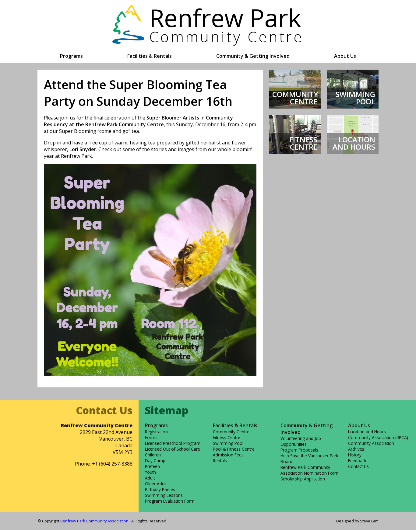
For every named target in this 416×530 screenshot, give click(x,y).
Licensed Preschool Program (172, 443)
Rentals (220, 460)
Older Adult (156, 484)
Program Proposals (299, 450)
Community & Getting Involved (253, 56)
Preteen (152, 466)
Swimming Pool (228, 443)
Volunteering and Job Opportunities (300, 441)
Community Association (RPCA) (378, 437)
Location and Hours (367, 432)
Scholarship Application (302, 479)
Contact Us (358, 466)
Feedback (357, 460)
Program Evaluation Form (170, 501)
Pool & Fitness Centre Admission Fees (234, 452)
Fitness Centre (226, 437)
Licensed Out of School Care (172, 449)
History (354, 455)
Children (153, 455)
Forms (151, 437)
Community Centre (231, 432)
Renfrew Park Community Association (94, 521)
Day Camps (156, 460)
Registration (156, 432)
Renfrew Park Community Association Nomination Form (309, 470)
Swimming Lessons (164, 495)
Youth (150, 472)
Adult (150, 478)
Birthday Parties (160, 489)
